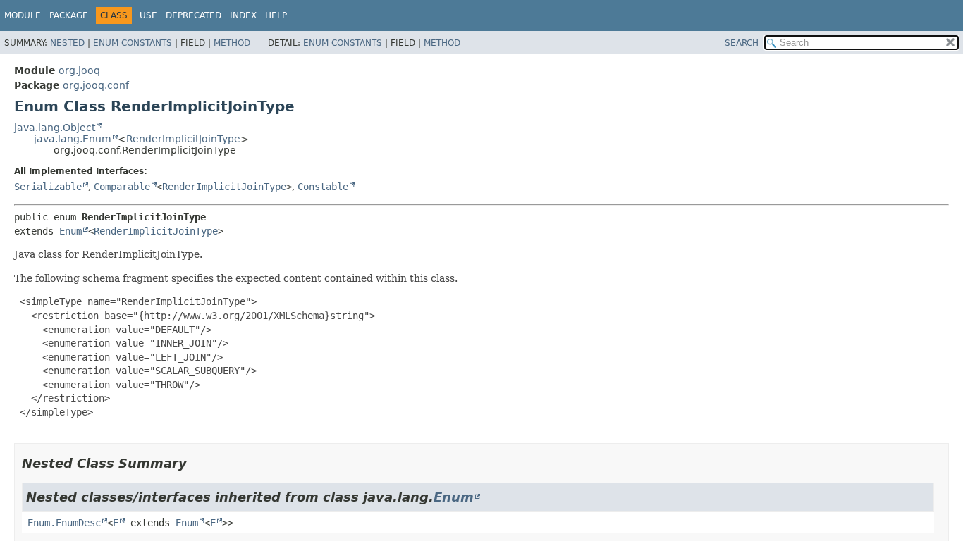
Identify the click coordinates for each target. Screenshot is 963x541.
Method (232, 43)
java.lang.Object (54, 127)
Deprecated (193, 15)
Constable (323, 186)
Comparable (122, 186)
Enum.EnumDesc (64, 522)
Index (243, 15)
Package (68, 15)
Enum (70, 231)
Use (148, 15)
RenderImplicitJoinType (183, 138)
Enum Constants (132, 43)
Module (22, 15)
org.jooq (79, 70)
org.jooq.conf (96, 85)
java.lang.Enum (72, 138)
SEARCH (742, 43)
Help (276, 15)
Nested (67, 43)
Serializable (48, 186)
